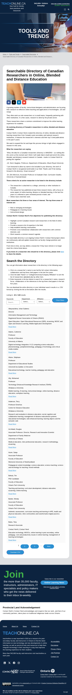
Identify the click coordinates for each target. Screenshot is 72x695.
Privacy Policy (35, 692)
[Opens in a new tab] (65, 9)
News (25, 626)
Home (5, 54)
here (62, 252)
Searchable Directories (29, 54)
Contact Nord (52, 674)
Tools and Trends (14, 54)
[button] (68, 9)
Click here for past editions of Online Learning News (54, 587)
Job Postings (55, 653)
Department (26, 299)
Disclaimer (54, 645)
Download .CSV (15, 552)
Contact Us (35, 626)
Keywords (10, 299)
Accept (65, 692)
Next (48, 546)
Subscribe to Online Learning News (60, 3)
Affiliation (40, 299)
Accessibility (55, 641)
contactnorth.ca (26, 683)
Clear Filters (60, 300)
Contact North (44, 674)
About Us (15, 626)
